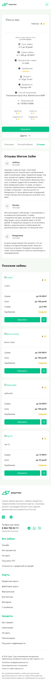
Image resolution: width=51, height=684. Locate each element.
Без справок (7, 622)
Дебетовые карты (10, 586)
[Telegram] (29, 528)
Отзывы (41, 144)
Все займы (8, 538)
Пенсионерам (8, 638)
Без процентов (9, 550)
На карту (6, 555)
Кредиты (7, 616)
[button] (25, 135)
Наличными (7, 627)
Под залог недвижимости (14, 643)
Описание (9, 144)
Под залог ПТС (8, 560)
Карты (6, 574)
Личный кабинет (25, 144)
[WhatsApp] (34, 528)
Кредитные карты (10, 581)
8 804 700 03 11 (10, 528)
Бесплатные (7, 597)
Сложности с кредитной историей (17, 566)
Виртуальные (8, 591)
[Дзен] (11, 517)
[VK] (3, 517)
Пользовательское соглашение (14, 665)
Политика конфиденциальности (15, 662)
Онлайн (5, 545)
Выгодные (6, 602)
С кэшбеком (7, 607)
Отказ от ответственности (12, 668)
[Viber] (39, 528)
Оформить (26, 129)
